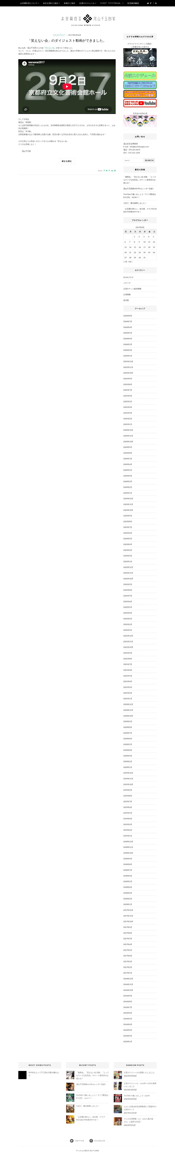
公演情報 (127, 294)
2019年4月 (127, 819)
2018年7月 (127, 870)
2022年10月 (128, 578)
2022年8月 (127, 590)
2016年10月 (128, 990)
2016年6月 (127, 1013)
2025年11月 (128, 367)
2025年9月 (127, 378)
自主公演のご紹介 (50, 3)
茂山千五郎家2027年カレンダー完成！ (138, 188)
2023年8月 (127, 521)
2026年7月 (127, 321)
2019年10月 (128, 784)
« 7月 (125, 262)
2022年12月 (128, 567)
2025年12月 (128, 361)
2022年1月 (127, 630)
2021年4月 (127, 681)
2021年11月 (128, 641)
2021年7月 (127, 664)
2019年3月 (127, 824)
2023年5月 (127, 538)
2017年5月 (127, 950)
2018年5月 (127, 881)
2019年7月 (127, 801)
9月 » (130, 262)
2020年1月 (127, 767)
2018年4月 (127, 887)
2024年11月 (128, 436)
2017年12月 (128, 910)
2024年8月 (127, 453)
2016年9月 (127, 996)
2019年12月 (128, 773)
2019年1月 (127, 836)
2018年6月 (127, 876)
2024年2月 (127, 487)
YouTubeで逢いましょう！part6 (137, 1095)
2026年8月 (127, 316)
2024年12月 (128, 430)
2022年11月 (128, 573)
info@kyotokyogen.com (139, 147)
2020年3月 (127, 756)
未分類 (126, 300)
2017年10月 (128, 921)
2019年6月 (127, 807)
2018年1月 (127, 904)
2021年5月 (127, 676)
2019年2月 (127, 830)
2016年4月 (127, 1024)
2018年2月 (127, 899)
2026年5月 (127, 333)
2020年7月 (127, 733)
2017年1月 (127, 973)
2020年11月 (128, 710)
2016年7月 (127, 1007)
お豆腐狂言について (29, 3)
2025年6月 (127, 396)
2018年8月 (127, 864)
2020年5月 (127, 744)
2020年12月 (128, 704)
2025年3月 (127, 413)
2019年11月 (128, 778)
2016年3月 (127, 1030)
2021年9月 (127, 653)
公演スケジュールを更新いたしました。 (140, 1072)
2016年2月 (127, 1036)
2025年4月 (127, 407)
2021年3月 (127, 687)
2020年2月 (127, 761)
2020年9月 (127, 721)
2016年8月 (127, 1001)
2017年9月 (127, 927)
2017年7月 (127, 938)
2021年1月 (127, 698)
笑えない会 (49, 48)
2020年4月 (127, 750)
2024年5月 (127, 470)
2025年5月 (127, 401)
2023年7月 (127, 527)
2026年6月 (127, 327)
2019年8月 (127, 796)
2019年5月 (127, 813)
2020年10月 (128, 716)
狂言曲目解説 (133, 3)
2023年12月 (128, 498)
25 (149, 252)
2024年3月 (127, 481)
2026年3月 (127, 344)
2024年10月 (128, 441)
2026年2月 (127, 350)
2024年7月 (127, 459)
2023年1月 (127, 561)
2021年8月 (127, 659)
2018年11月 (128, 847)
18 (149, 247)
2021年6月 (127, 670)
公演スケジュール (87, 3)
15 (135, 247)
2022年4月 (127, 613)
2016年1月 (127, 1041)
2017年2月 (127, 967)
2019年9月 (127, 790)
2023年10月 (128, 510)
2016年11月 (128, 984)
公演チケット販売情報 (132, 289)
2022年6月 (127, 601)
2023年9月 (127, 516)
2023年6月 (127, 533)
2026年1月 (127, 356)
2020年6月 (127, 738)
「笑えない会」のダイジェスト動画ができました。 (67, 40)
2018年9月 (127, 859)
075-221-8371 (134, 150)
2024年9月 (127, 447)
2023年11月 (128, 504)
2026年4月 (127, 338)
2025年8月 (127, 384)
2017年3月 (127, 961)
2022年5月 (127, 607)
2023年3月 (127, 550)
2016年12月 (128, 978)
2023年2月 (127, 556)
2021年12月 (128, 636)
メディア (127, 283)
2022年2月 (127, 624)
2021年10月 (128, 647)
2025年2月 (127, 419)
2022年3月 (127, 619)
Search (149, 160)
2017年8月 (127, 933)
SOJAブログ (59, 35)
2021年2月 (127, 693)
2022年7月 (127, 596)
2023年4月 (127, 544)
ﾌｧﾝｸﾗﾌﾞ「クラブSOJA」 (111, 3)
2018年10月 (128, 853)
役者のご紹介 (69, 3)
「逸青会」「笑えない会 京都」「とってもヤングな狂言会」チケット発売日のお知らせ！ (139, 180)
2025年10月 (128, 373)
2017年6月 (127, 944)
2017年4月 (127, 956)
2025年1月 (127, 424)
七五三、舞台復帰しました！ (135, 203)
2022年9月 (127, 584)
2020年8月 (127, 727)
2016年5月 (127, 1019)
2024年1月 (127, 493)
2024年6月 (127, 464)
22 (135, 252)
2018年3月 (127, 893)
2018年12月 (128, 841)
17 (144, 247)
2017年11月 (128, 916)
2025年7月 (127, 390)
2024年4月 (127, 476)
